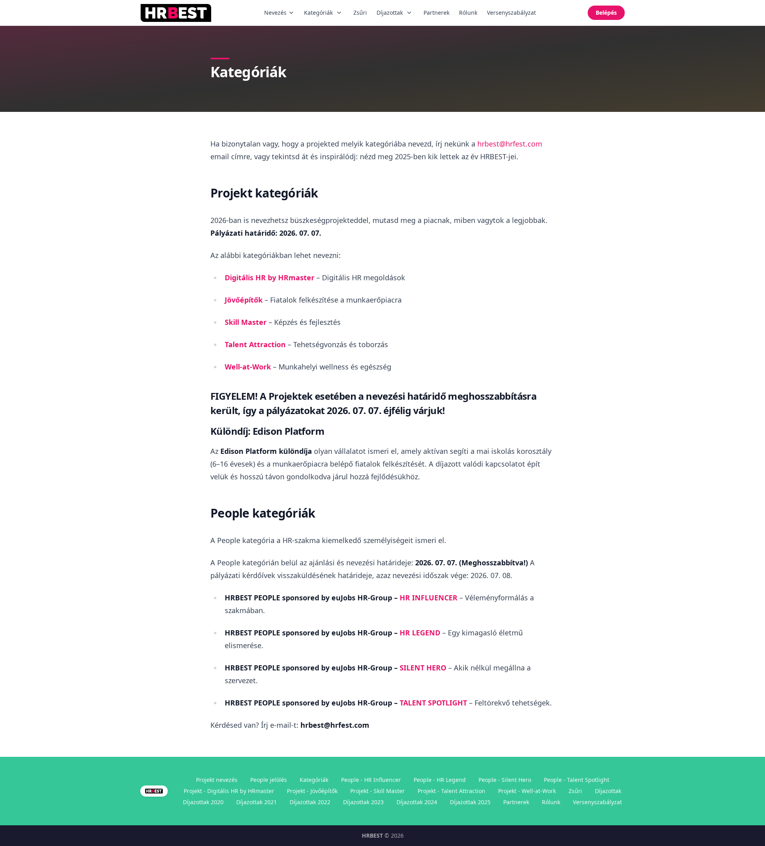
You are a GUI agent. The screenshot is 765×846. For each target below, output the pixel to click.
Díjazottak (390, 12)
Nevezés (275, 12)
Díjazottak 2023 (363, 802)
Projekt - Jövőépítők (312, 791)
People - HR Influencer (371, 779)
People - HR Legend (440, 779)
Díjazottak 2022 (310, 802)
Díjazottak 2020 (203, 802)
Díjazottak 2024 (416, 802)
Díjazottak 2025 (470, 802)
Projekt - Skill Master (377, 791)
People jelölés (268, 779)
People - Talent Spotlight (576, 779)
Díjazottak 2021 (256, 802)
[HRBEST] (176, 13)
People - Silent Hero (505, 779)
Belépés (606, 12)
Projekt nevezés (216, 779)
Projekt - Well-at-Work (527, 791)
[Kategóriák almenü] (339, 13)
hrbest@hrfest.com (509, 143)
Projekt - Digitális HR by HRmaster (229, 791)
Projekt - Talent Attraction (451, 791)
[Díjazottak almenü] (409, 13)
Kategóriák (318, 12)
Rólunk (468, 12)
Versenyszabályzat (511, 12)
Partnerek (436, 12)
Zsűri (360, 12)
